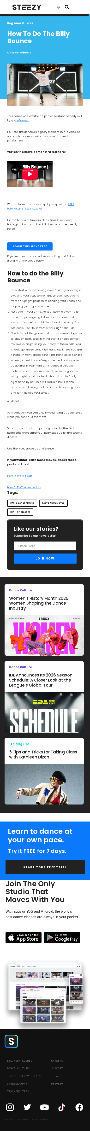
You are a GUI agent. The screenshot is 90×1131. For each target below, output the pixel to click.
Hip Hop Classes (20, 512)
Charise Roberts (19, 52)
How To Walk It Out (19, 476)
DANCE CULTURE (18, 1068)
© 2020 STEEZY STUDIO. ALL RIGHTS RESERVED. (27, 1120)
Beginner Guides (20, 23)
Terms (55, 1076)
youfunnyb (21, 120)
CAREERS (57, 1060)
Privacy (57, 1083)
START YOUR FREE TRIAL (45, 867)
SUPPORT (57, 1068)
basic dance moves (22, 502)
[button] (58, 7)
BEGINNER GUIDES (19, 1060)
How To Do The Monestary (24, 487)
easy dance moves (53, 502)
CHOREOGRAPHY (17, 1083)
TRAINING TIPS (18, 1091)
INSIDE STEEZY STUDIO (24, 1076)
